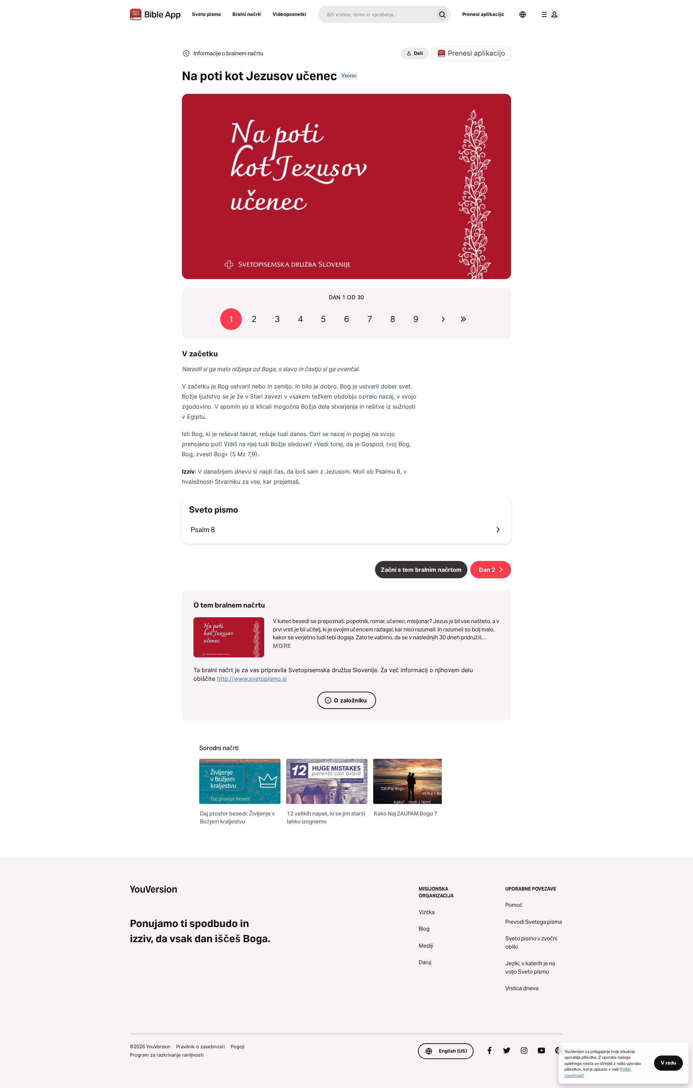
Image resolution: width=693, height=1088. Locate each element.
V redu (668, 1063)
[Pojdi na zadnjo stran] (463, 319)
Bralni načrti (246, 14)
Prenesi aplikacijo (483, 14)
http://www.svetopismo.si (252, 678)
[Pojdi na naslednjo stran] (443, 319)
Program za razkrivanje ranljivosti (167, 1055)
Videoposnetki (289, 14)
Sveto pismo (206, 14)
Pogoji (237, 1046)
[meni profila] (549, 14)
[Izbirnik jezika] (522, 14)
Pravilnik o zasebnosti (200, 1046)
